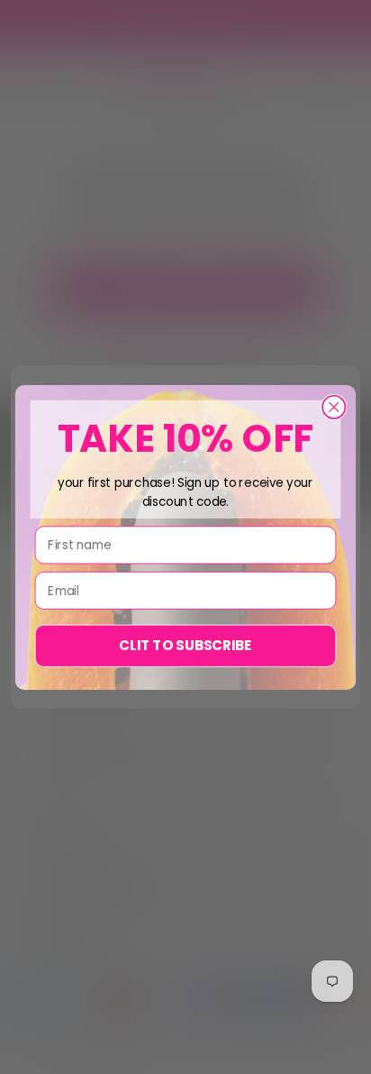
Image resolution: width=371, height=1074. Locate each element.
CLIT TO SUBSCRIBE (185, 645)
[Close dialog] (333, 406)
